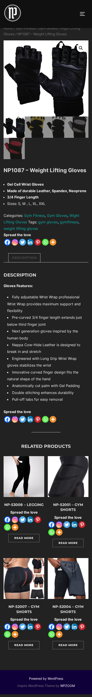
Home (8, 28)
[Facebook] (7, 242)
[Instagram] (15, 242)
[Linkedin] (30, 242)
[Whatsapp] (45, 242)
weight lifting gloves (21, 228)
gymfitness (69, 222)
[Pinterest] (37, 242)
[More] (53, 242)
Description (24, 258)
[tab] (24, 257)
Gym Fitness (26, 28)
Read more (23, 538)
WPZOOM (67, 686)
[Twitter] (22, 242)
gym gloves (48, 222)
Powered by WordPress (46, 678)
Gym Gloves (47, 28)
